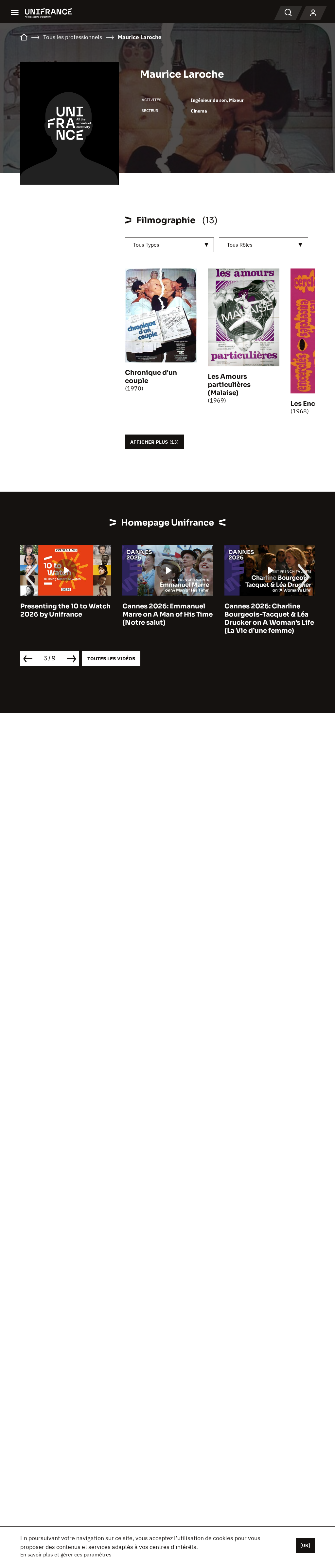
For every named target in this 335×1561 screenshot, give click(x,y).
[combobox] (169, 244)
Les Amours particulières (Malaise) (229, 385)
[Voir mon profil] (313, 13)
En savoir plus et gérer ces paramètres (66, 1554)
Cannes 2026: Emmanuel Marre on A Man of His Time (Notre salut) (167, 614)
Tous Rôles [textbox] (240, 244)
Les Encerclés (313, 404)
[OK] (305, 1545)
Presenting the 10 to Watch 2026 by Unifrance (65, 610)
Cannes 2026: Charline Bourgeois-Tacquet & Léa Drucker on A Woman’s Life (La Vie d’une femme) (269, 618)
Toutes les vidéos (111, 658)
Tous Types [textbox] (146, 244)
